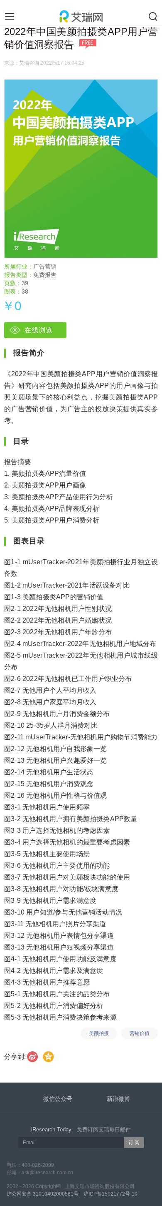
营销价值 (140, 1033)
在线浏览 (39, 330)
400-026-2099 (38, 1165)
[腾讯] (48, 1056)
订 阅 (134, 1143)
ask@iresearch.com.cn (47, 1173)
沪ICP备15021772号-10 (110, 1194)
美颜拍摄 (99, 1033)
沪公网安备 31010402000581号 (43, 1194)
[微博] (32, 1056)
